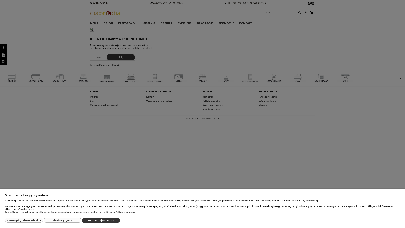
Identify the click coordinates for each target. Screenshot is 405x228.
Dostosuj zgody (62, 220)
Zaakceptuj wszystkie (101, 220)
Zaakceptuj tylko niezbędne (24, 220)
